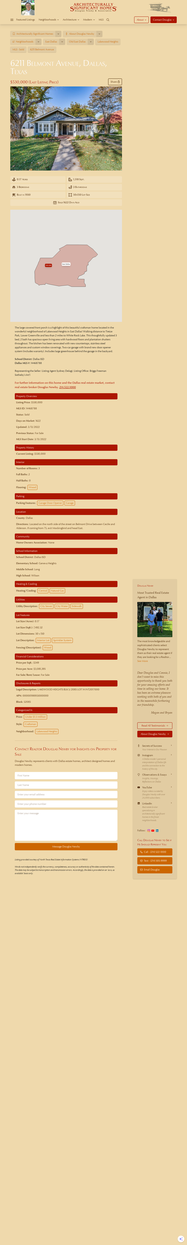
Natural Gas (57, 590)
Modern (87, 19)
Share (114, 81)
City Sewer (46, 606)
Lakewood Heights (47, 731)
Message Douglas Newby (66, 846)
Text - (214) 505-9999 (155, 860)
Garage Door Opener (50, 503)
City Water (62, 606)
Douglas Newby (145, 585)
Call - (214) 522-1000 (155, 851)
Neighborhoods (47, 19)
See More (142, 661)
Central (43, 590)
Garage (70, 503)
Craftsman (30, 724)
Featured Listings (25, 19)
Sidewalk (77, 606)
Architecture (70, 19)
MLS (101, 19)
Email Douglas (152, 869)
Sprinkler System (62, 640)
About (140, 19)
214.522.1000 (67, 387)
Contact (162, 19)
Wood (32, 487)
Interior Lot (43, 640)
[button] (66, 264)
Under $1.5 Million (35, 716)
